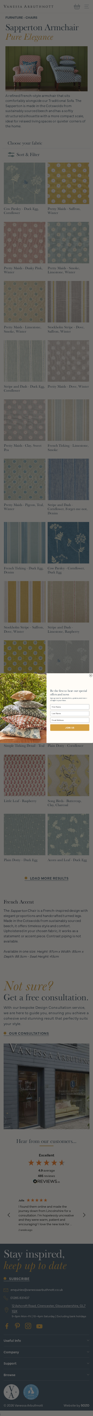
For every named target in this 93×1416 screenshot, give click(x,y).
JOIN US (69, 727)
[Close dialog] (90, 675)
